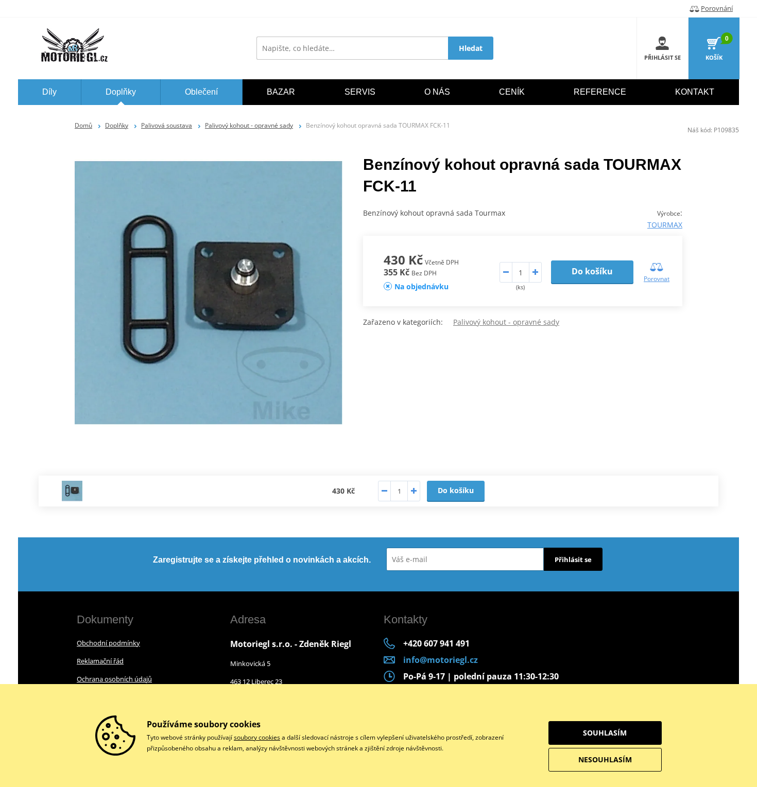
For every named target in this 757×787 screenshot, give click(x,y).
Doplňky (116, 125)
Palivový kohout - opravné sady (249, 125)
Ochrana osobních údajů (114, 679)
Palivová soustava (166, 125)
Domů (83, 125)
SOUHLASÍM (605, 733)
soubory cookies (257, 737)
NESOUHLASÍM (605, 759)
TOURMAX (664, 225)
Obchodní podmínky (108, 643)
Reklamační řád (100, 661)
